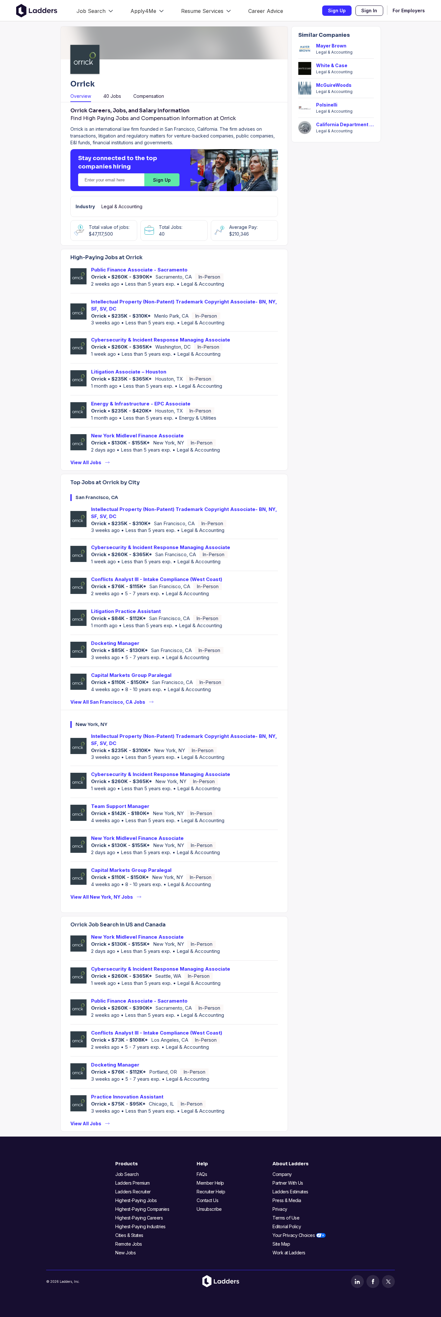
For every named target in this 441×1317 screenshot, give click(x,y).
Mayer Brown (331, 45)
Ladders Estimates (290, 1191)
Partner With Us (287, 1183)
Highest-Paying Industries (140, 1226)
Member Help (210, 1183)
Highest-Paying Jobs (136, 1200)
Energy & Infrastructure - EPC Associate (140, 404)
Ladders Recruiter (133, 1191)
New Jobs (125, 1252)
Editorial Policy (286, 1226)
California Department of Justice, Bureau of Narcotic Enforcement (345, 124)
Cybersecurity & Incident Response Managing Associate (160, 340)
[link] (95, 10)
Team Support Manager (120, 806)
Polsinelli (326, 104)
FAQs (202, 1174)
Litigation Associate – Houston (128, 372)
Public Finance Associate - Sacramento (139, 270)
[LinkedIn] (357, 1281)
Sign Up (337, 10)
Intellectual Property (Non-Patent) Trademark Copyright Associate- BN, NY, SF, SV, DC (184, 305)
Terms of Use (285, 1217)
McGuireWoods (334, 85)
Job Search (126, 1174)
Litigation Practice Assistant (126, 611)
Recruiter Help (211, 1191)
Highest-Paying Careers (139, 1217)
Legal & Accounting (121, 206)
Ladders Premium (132, 1183)
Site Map (281, 1244)
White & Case (331, 65)
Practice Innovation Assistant (127, 1097)
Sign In (369, 10)
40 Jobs (112, 96)
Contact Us (207, 1200)
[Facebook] (372, 1281)
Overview (80, 96)
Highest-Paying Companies (142, 1209)
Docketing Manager (115, 643)
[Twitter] (388, 1281)
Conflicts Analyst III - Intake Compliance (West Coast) (156, 579)
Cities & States (129, 1235)
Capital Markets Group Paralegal (131, 675)
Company (282, 1174)
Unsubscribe (209, 1209)
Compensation (148, 96)
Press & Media (286, 1200)
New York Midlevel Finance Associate (137, 436)
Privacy (279, 1209)
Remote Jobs (128, 1244)
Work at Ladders (288, 1252)
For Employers (409, 10)
